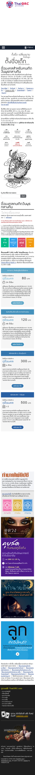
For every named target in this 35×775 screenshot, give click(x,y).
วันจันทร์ (12, 88)
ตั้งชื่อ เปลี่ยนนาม (17, 748)
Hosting (25, 761)
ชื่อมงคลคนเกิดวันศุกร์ (18, 674)
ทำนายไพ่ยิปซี (6, 691)
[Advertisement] (17, 27)
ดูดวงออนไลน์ (11, 746)
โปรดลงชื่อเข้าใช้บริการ (8, 262)
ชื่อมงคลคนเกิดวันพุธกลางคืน (11, 672)
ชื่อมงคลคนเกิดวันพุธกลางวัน (21, 670)
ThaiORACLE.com (6, 761)
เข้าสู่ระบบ (30, 47)
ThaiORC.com (20, 759)
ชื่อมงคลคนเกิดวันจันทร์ (16, 668)
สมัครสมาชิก (17, 386)
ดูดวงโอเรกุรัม (6, 695)
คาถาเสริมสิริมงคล (20, 750)
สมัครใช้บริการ (17, 303)
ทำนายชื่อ (5, 699)
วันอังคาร (21, 88)
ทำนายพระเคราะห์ (7, 701)
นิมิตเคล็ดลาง (28, 746)
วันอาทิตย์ (4, 88)
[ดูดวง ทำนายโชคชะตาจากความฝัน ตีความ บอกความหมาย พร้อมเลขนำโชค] (17, 599)
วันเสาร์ (3, 93)
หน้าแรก (3, 746)
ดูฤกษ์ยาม (19, 746)
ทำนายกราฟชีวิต (6, 704)
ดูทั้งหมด (9, 217)
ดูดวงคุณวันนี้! (6, 494)
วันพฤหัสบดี (21, 90)
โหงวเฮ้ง (7, 748)
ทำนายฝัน (5, 697)
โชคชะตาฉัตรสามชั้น (8, 706)
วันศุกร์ (29, 90)
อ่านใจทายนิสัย (9, 750)
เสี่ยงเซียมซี (5, 693)
